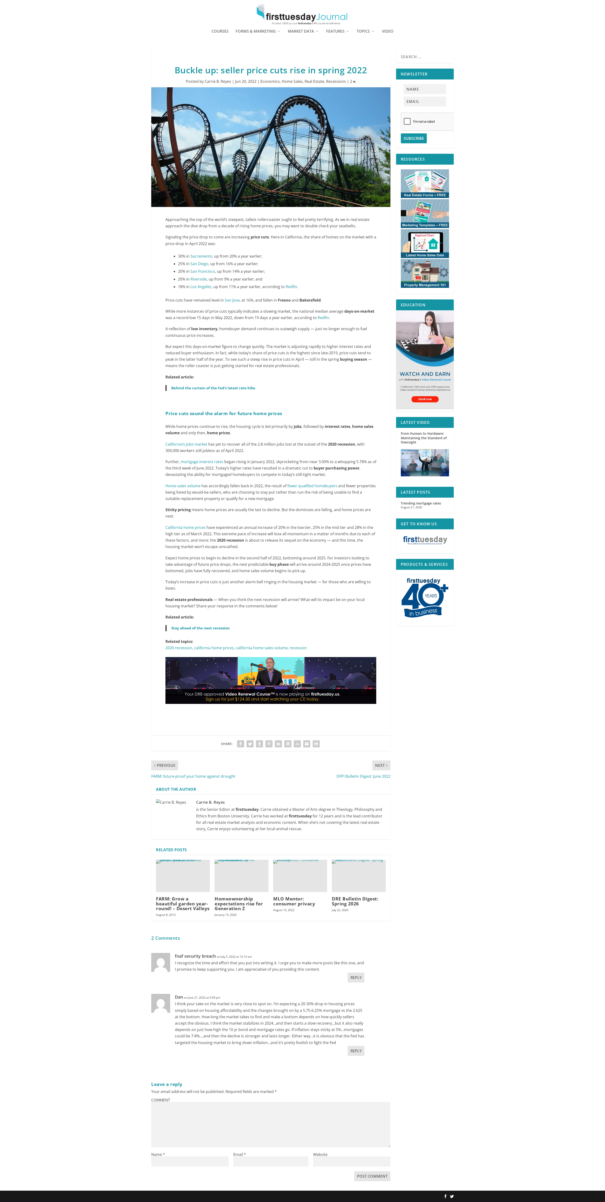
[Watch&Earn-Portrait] (425, 408)
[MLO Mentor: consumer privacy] (300, 876)
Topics (363, 31)
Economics (270, 81)
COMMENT (160, 1100)
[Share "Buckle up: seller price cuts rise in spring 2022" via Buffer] (288, 744)
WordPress (220, 1196)
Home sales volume (182, 485)
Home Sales (292, 81)
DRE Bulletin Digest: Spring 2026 (355, 901)
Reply (356, 977)
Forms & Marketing (256, 31)
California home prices (185, 527)
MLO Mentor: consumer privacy (294, 901)
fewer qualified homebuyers (312, 485)
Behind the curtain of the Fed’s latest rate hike (213, 388)
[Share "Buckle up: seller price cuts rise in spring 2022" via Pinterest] (269, 744)
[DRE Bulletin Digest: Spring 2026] (359, 876)
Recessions (336, 81)
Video (387, 31)
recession (298, 647)
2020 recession (178, 647)
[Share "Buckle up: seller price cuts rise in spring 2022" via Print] (316, 744)
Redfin (291, 286)
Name (158, 1154)
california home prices (214, 647)
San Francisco (202, 271)
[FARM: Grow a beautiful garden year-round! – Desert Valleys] (183, 876)
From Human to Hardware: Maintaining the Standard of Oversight (424, 437)
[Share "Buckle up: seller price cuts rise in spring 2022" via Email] (306, 744)
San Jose (232, 300)
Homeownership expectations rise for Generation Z (239, 903)
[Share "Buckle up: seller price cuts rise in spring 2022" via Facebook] (240, 744)
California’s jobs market (186, 444)
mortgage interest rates (202, 461)
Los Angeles (201, 286)
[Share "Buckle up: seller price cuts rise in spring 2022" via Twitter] (250, 744)
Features (335, 31)
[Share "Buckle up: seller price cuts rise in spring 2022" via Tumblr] (259, 744)
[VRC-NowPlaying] (270, 708)
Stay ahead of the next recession (200, 628)
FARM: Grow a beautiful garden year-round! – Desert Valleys (183, 903)
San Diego (199, 263)
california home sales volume (262, 647)
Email (239, 1154)
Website (320, 1154)
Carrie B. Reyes (218, 81)
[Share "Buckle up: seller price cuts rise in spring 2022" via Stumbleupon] (297, 744)
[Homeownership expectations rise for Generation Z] (241, 876)
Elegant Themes (181, 1196)
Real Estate (314, 81)
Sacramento (201, 256)
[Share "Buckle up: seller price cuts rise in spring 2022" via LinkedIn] (278, 744)
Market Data (301, 31)
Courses (220, 31)
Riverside (198, 279)
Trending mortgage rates (421, 503)
